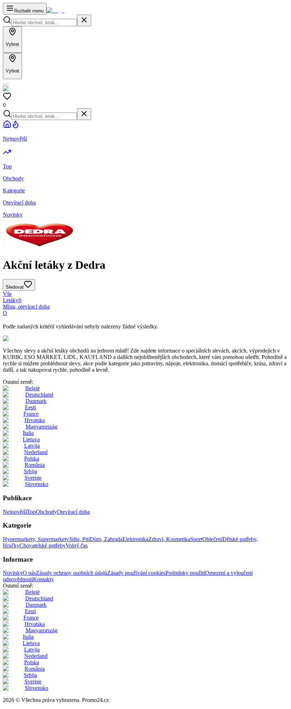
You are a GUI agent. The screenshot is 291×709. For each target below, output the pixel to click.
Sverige (33, 478)
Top (31, 512)
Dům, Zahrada (106, 539)
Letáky (12, 300)
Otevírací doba (73, 512)
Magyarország (41, 427)
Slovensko (36, 484)
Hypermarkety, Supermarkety (36, 539)
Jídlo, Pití (79, 539)
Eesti (30, 407)
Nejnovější (15, 512)
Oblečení (212, 539)
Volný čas (77, 545)
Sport (196, 539)
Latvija (32, 446)
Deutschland (39, 395)
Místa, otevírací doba (26, 307)
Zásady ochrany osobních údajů (71, 573)
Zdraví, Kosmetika (169, 539)
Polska (31, 459)
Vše (7, 294)
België (32, 388)
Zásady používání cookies (136, 573)
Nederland (36, 452)
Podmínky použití (185, 573)
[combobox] (44, 22)
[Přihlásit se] (6, 84)
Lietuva (31, 439)
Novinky (13, 573)
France (31, 414)
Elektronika (135, 539)
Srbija (30, 471)
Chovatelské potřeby (43, 545)
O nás (29, 573)
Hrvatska (34, 420)
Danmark (36, 401)
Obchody (46, 512)
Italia (28, 433)
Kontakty (43, 579)
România (34, 465)
